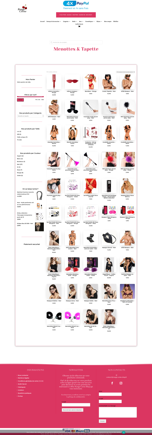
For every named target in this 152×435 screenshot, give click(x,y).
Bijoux (98, 21)
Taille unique (21, 137)
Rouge (19, 172)
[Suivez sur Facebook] (112, 383)
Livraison (21, 390)
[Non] (150, 432)
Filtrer (20, 100)
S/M (18, 134)
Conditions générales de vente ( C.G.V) (30, 381)
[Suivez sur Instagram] (120, 383)
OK (124, 432)
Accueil (42, 21)
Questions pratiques (24, 393)
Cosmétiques (89, 21)
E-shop (20, 396)
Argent (19, 156)
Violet (19, 175)
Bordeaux (20, 161)
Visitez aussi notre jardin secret (76, 14)
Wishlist (115, 21)
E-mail (64, 402)
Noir (18, 164)
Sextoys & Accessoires (53, 21)
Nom (101, 391)
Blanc (19, 159)
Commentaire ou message (107, 406)
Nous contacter (23, 375)
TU (18, 140)
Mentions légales (23, 378)
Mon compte (107, 21)
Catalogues (21, 387)
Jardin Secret (79, 24)
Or (18, 167)
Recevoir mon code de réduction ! (72, 410)
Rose (18, 170)
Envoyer (102, 421)
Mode (73, 21)
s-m (18, 131)
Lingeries (66, 21)
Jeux (80, 21)
